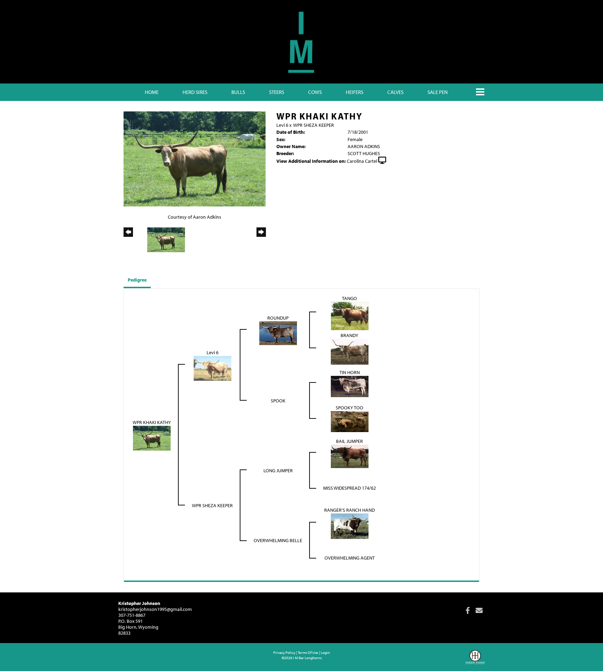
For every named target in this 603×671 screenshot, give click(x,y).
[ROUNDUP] (278, 333)
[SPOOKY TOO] (349, 421)
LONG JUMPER (278, 470)
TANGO (349, 298)
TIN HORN (350, 372)
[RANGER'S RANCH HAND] (349, 526)
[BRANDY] (349, 351)
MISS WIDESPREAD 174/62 (349, 488)
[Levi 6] (212, 368)
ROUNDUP (278, 318)
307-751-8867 (132, 615)
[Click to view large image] (195, 158)
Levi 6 (282, 125)
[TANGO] (349, 315)
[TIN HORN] (349, 386)
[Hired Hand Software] (475, 660)
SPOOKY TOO (349, 407)
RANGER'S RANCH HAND (349, 510)
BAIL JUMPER (349, 441)
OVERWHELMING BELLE (278, 540)
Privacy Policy (284, 652)
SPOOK (278, 401)
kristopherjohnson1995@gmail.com (155, 609)
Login (325, 652)
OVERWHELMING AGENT (350, 558)
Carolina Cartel (362, 161)
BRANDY (349, 335)
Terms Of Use (308, 652)
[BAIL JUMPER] (349, 456)
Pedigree (137, 280)
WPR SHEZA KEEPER (313, 125)
